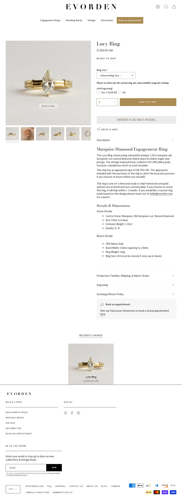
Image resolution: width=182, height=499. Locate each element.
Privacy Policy (54, 473)
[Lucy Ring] (91, 364)
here (102, 314)
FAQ (49, 486)
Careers (115, 486)
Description (103, 140)
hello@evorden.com (161, 193)
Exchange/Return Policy (110, 294)
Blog (104, 486)
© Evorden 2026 (35, 486)
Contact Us (76, 486)
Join (54, 467)
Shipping (60, 486)
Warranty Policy (63, 492)
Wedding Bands (15, 417)
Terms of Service (15, 475)
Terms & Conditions (38, 492)
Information (13, 428)
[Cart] (174, 6)
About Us (92, 486)
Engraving (102, 285)
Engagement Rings (17, 412)
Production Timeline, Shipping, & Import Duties (123, 275)
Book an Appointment (19, 433)
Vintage (10, 423)
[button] (50, 19)
